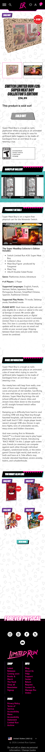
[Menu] (4, 5)
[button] (6, 34)
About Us (29, 671)
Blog (27, 668)
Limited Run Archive (13, 724)
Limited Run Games (22, 5)
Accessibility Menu (13, 713)
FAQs (27, 673)
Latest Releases (11, 669)
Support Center (29, 677)
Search (10, 5)
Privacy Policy (13, 703)
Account (35, 5)
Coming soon (13, 673)
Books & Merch (11, 677)
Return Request (29, 683)
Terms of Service (11, 707)
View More (23, 541)
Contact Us (30, 687)
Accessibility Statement (13, 718)
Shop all (11, 684)
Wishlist (30, 5)
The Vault (11, 681)
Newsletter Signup (12, 688)
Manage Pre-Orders (31, 691)
